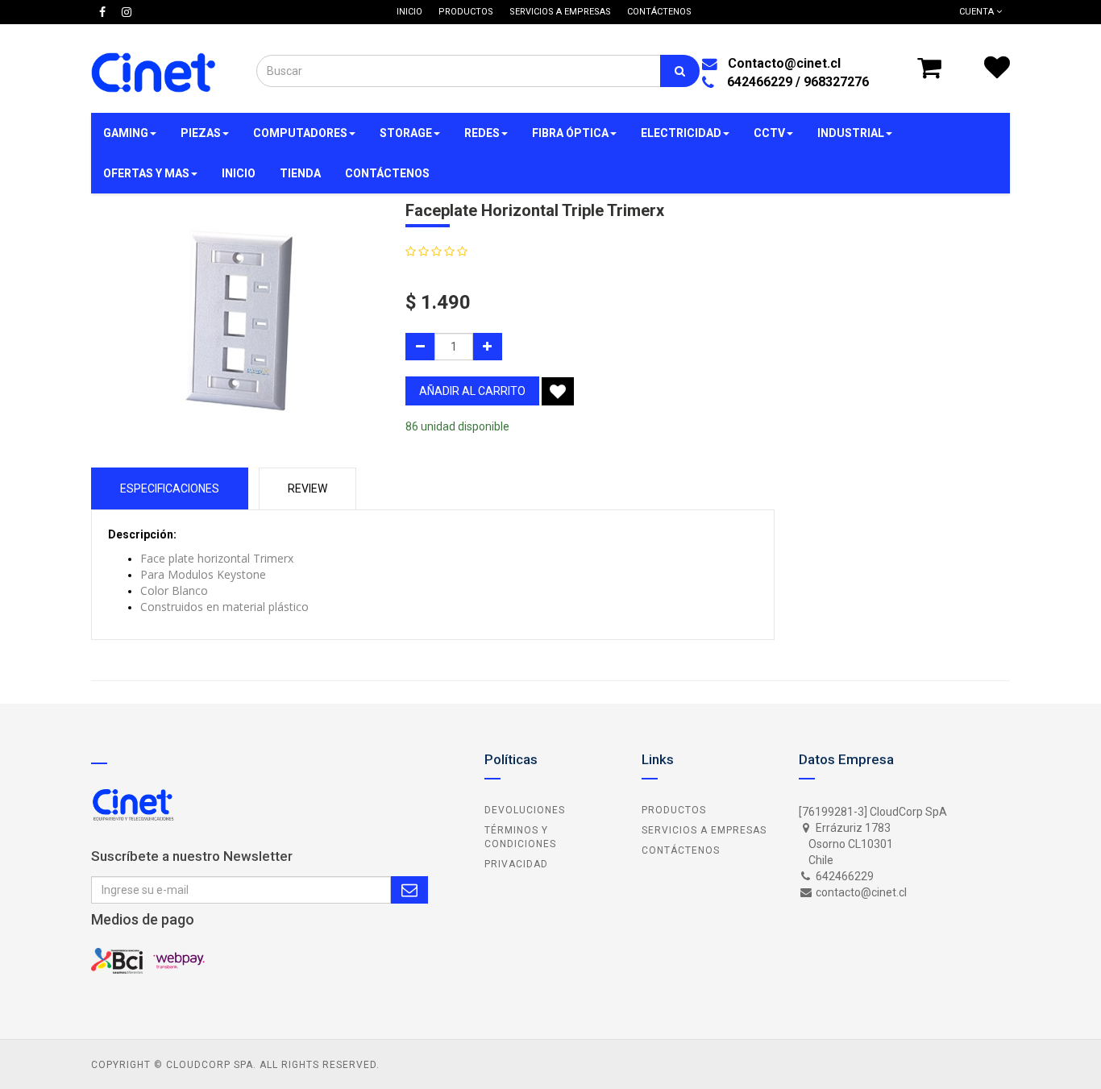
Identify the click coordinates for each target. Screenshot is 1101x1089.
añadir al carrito (472, 390)
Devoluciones (524, 810)
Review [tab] (307, 488)
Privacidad (516, 864)
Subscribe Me (409, 890)
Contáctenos (681, 850)
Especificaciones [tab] (169, 488)
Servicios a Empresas (704, 830)
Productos (674, 810)
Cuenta (977, 11)
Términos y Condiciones (520, 837)
